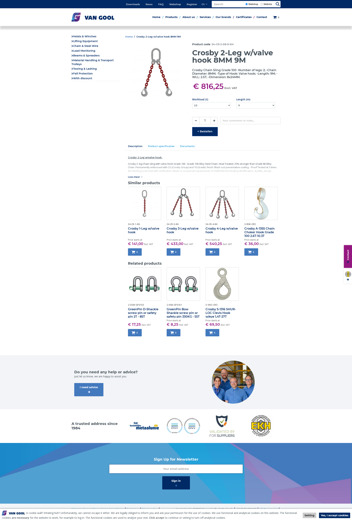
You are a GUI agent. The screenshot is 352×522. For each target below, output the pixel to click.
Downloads (133, 4)
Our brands (223, 17)
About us (188, 17)
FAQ (161, 4)
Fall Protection (83, 73)
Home (156, 17)
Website (268, 4)
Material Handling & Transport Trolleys (93, 62)
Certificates (244, 17)
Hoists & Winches (84, 36)
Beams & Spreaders (86, 55)
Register (192, 4)
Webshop (175, 4)
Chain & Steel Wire (85, 46)
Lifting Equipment (85, 41)
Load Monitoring (84, 50)
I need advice (89, 387)
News (149, 4)
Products (171, 17)
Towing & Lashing (85, 68)
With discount (82, 78)
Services (205, 17)
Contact (261, 17)
